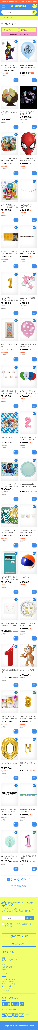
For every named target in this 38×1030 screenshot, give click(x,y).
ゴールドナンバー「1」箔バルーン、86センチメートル (9, 299)
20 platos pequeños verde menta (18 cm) (28, 485)
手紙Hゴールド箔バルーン (28, 764)
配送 (3, 962)
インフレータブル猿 (27, 670)
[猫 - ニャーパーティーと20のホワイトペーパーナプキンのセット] (9, 608)
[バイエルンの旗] (9, 422)
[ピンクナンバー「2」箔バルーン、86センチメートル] (28, 422)
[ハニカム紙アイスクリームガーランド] (28, 190)
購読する (29, 918)
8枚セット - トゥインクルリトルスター (28, 625)
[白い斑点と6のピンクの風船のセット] (28, 329)
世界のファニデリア (9, 979)
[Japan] (4, 1004)
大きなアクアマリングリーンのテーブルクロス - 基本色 (9, 578)
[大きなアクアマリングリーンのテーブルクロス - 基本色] (9, 562)
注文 (3, 958)
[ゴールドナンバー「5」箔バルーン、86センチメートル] (9, 701)
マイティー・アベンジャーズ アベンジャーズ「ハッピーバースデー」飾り (27, 252)
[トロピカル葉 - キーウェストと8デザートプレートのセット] (9, 515)
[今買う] (16, 80)
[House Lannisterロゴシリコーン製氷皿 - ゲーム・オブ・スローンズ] (9, 236)
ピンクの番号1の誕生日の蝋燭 (28, 857)
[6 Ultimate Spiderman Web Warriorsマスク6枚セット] (28, 143)
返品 (3, 965)
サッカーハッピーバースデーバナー (27, 811)
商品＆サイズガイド (9, 960)
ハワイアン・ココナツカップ (9, 113)
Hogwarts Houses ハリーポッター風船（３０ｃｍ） (28, 66)
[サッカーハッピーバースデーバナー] (28, 794)
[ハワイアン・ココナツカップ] (9, 97)
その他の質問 (7, 967)
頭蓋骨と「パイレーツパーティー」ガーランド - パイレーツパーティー (9, 811)
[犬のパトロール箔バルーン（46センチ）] (9, 143)
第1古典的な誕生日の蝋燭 (9, 671)
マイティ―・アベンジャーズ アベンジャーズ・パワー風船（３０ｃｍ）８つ (27, 392)
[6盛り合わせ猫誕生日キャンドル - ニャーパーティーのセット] (9, 376)
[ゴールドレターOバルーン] (9, 748)
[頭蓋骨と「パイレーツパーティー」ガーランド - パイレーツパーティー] (9, 794)
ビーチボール (24, 577)
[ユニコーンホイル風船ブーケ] (28, 283)
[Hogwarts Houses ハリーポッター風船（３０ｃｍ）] (28, 50)
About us (5, 991)
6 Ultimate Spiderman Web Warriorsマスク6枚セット (28, 159)
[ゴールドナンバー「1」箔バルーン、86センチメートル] (9, 283)
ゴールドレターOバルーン (9, 764)
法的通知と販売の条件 (10, 982)
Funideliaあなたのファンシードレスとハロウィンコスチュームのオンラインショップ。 (18, 6)
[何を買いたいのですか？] (3, 6)
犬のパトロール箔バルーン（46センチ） (9, 159)
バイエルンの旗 (6, 438)
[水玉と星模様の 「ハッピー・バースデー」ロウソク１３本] (9, 190)
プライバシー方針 (8, 984)
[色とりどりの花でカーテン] (9, 329)
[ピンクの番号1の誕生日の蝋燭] (28, 841)
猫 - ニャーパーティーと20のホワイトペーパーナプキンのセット (9, 625)
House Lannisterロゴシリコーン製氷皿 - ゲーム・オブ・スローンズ (9, 252)
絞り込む (9, 30)
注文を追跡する (20, 944)
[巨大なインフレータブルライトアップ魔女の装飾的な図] (9, 50)
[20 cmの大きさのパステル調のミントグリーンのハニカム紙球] (9, 841)
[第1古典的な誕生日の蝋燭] (9, 655)
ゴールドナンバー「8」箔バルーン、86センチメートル (28, 718)
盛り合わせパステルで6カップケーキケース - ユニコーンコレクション (28, 532)
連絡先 (4, 969)
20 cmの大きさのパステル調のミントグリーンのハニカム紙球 (9, 857)
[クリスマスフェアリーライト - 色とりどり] (28, 97)
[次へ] (29, 879)
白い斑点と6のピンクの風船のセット (28, 346)
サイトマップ (7, 988)
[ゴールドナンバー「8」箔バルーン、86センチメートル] (28, 701)
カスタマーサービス (20, 936)
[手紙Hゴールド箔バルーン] (28, 748)
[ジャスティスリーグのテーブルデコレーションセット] (9, 469)
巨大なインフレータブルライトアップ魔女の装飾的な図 (9, 66)
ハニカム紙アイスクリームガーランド (27, 206)
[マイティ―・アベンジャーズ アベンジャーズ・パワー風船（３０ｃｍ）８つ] (28, 376)
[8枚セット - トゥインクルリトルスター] (28, 608)
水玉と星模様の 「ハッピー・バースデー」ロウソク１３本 (9, 206)
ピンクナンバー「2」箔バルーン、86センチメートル (28, 439)
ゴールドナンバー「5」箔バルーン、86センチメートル (9, 718)
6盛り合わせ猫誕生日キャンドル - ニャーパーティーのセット (9, 392)
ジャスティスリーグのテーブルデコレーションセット (9, 485)
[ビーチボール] (28, 562)
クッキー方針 (7, 986)
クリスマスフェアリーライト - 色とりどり (27, 113)
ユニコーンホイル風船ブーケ (27, 299)
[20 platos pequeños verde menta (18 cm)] (28, 469)
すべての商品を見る (19, 886)
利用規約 (24, 924)
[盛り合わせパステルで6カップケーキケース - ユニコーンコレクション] (28, 515)
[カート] (34, 6)
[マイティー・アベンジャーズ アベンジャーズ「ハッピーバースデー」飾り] (28, 236)
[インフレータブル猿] (28, 655)
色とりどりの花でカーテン (9, 346)
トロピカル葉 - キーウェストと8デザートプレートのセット (9, 532)
